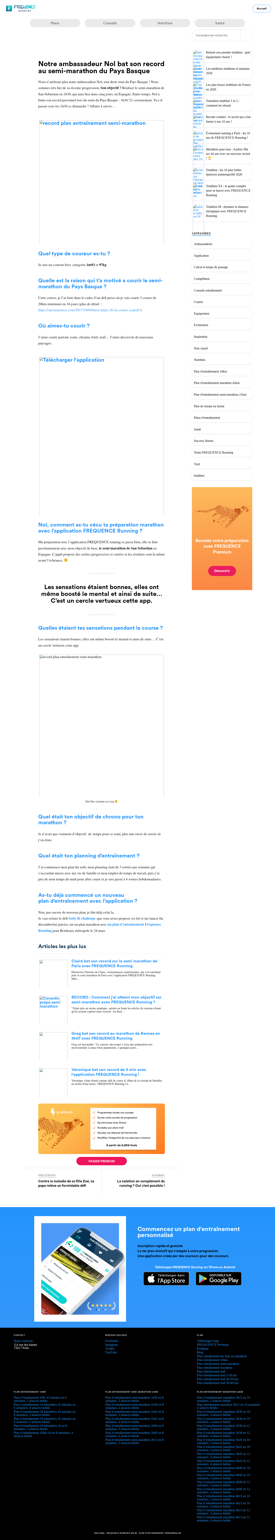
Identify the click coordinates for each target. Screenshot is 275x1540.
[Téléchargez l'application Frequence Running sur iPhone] (163, 1284)
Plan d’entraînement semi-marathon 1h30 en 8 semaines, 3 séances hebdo (134, 1399)
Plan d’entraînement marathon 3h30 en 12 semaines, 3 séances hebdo (223, 1427)
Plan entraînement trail (211, 1371)
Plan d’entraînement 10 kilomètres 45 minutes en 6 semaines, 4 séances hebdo (44, 1406)
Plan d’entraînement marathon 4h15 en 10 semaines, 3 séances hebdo (223, 1497)
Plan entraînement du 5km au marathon (222, 1356)
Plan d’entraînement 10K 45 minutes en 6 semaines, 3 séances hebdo (40, 1399)
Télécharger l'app (208, 1341)
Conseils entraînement (208, 290)
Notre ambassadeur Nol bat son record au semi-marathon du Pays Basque (101, 68)
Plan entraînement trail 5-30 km (217, 1375)
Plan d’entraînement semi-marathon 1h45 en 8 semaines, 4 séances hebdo (134, 1420)
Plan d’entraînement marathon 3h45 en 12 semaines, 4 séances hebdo (223, 1462)
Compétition (202, 278)
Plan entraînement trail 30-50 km (217, 1379)
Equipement (201, 313)
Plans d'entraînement (207, 417)
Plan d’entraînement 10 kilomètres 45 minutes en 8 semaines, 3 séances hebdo (44, 1413)
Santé (197, 429)
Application (201, 255)
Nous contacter (23, 1341)
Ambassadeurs (203, 243)
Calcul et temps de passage (211, 267)
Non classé (201, 348)
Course (198, 302)
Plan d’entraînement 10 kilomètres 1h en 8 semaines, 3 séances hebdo (40, 1427)
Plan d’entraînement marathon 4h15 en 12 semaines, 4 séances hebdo (223, 1518)
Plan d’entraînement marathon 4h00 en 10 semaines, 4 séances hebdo (223, 1476)
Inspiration (200, 336)
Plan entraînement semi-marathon (218, 1363)
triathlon (199, 475)
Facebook (111, 1341)
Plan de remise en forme (209, 406)
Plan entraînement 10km (212, 1360)
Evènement (201, 325)
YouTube (111, 1352)
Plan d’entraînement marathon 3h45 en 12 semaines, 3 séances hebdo (223, 1455)
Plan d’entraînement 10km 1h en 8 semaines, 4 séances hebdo (43, 1434)
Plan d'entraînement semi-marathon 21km (220, 394)
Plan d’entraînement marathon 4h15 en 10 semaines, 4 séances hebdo (223, 1504)
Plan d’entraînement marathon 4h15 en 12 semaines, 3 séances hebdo (223, 1511)
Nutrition (199, 359)
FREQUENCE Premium (213, 1344)
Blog (200, 1352)
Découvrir (222, 571)
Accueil (262, 8)
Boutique (203, 1348)
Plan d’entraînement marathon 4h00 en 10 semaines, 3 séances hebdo (223, 1469)
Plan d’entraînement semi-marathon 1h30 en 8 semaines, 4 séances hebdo (134, 1406)
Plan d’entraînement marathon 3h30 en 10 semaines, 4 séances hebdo (223, 1420)
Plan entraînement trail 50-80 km (217, 1383)
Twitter (109, 1348)
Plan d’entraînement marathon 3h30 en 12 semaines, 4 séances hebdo (223, 1434)
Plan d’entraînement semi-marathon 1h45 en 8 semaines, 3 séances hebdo (134, 1413)
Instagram (111, 1344)
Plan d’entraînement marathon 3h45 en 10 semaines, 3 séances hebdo (223, 1441)
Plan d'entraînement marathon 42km (217, 383)
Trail (197, 464)
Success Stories (203, 440)
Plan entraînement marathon (214, 1367)
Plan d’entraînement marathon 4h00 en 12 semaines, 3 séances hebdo (223, 1483)
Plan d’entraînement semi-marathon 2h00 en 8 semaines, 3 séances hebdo (134, 1427)
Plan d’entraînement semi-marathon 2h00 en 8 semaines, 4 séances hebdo (134, 1434)
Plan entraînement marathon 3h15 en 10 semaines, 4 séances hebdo (229, 1406)
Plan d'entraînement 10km (210, 371)
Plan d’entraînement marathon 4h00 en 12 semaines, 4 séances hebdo (223, 1490)
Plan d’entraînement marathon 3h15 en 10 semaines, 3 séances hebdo (223, 1399)
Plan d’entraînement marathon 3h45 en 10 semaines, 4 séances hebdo (223, 1448)
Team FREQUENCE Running (213, 452)
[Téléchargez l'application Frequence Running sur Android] (216, 1284)
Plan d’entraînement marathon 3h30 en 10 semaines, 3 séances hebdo (223, 1413)
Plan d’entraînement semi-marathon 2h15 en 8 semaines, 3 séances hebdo (134, 1441)
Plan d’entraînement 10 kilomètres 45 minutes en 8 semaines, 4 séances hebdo (44, 1420)
